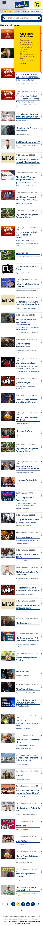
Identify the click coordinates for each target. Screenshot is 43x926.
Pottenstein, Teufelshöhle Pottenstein (26, 406)
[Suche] (4, 18)
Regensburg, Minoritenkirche (23, 508)
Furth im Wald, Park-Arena (23, 134)
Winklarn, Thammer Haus (22, 120)
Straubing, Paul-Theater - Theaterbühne (26, 221)
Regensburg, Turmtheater (22, 675)
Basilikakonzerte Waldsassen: (28, 540)
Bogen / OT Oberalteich (22, 829)
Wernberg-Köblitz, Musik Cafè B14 (25, 664)
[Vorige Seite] (7, 903)
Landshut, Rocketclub (21, 844)
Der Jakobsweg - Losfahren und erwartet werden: (27, 328)
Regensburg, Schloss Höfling (23, 525)
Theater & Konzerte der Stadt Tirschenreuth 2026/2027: (27, 367)
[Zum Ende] (21, 910)
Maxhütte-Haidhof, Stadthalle (24, 862)
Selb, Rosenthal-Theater (22, 764)
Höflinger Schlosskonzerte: (27, 523)
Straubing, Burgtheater (22, 611)
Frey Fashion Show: (24, 706)
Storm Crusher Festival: (26, 80)
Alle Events (8, 11)
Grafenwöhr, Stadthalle (22, 423)
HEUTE (17, 11)
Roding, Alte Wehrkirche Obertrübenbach (27, 290)
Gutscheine (35, 11)
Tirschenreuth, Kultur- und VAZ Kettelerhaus (28, 371)
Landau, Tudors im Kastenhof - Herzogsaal (27, 332)
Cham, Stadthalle (20, 709)
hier (24, 63)
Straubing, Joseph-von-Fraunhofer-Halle (26, 814)
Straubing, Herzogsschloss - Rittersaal (26, 165)
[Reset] (39, 18)
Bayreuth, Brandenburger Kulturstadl (26, 435)
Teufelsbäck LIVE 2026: (26, 745)
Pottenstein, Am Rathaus (22, 484)
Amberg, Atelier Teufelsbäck (23, 748)
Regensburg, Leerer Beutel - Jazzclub (25, 692)
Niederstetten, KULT (21, 560)
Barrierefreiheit (34, 921)
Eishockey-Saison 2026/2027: (28, 183)
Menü (4, 2)
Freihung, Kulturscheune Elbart (24, 472)
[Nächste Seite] (39, 903)
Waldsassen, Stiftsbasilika (22, 543)
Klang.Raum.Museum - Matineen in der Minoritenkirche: (27, 504)
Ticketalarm (25, 11)
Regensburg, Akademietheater (24, 273)
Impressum (13, 921)
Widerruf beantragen (22, 923)
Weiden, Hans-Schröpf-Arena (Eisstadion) (27, 185)
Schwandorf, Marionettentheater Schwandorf (28, 256)
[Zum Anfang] (2, 903)
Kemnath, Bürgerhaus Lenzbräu (24, 594)
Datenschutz (23, 921)
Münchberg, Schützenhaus (23, 728)
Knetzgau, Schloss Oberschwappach (25, 880)
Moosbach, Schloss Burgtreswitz (24, 203)
